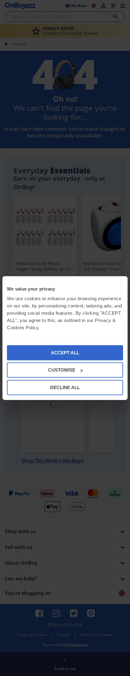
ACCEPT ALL (65, 352)
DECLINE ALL (65, 387)
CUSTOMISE (61, 369)
